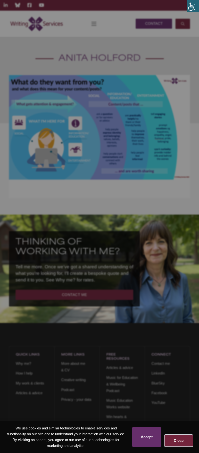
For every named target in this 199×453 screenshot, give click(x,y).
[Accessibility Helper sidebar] (193, 6)
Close (178, 440)
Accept (147, 437)
